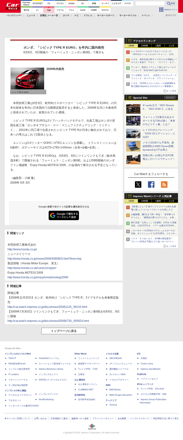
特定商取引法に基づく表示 (166, 418)
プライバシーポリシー (103, 418)
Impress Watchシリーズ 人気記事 (152, 196)
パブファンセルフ (149, 379)
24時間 (144, 45)
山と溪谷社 (80, 380)
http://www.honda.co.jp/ (22, 249)
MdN (108, 385)
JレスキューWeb (117, 374)
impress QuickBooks (150, 369)
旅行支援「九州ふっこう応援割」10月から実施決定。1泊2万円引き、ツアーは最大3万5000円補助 (153, 225)
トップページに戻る (64, 330)
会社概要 (122, 418)
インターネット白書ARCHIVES (23, 405)
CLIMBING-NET (85, 389)
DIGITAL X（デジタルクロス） (53, 380)
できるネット (14, 400)
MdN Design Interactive (120, 395)
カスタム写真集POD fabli (154, 394)
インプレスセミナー (48, 374)
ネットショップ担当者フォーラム (55, 363)
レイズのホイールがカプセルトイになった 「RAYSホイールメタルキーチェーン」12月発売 (153, 54)
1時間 (131, 45)
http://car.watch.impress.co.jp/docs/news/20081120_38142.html (47, 306)
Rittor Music (81, 354)
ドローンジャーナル (18, 380)
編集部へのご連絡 (80, 418)
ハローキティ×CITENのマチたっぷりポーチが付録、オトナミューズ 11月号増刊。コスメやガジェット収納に (154, 233)
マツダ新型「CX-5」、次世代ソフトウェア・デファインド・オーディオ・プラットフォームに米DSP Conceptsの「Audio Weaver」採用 (154, 78)
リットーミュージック (89, 358)
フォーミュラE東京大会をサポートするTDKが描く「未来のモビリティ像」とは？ (159, 121)
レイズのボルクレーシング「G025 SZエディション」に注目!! (159, 133)
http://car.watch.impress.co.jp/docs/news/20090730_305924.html (48, 320)
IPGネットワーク (145, 384)
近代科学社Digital (86, 399)
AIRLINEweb (115, 358)
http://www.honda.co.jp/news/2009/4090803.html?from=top (44, 258)
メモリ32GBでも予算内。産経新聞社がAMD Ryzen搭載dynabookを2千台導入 (158, 146)
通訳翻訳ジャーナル (119, 369)
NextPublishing (46, 399)
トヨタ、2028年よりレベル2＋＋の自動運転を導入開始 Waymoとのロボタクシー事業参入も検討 (153, 86)
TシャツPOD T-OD (88, 369)
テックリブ (111, 400)
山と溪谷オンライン (87, 384)
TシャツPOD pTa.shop (152, 388)
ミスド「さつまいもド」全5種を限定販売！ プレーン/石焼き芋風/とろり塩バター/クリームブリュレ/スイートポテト (153, 241)
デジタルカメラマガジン (20, 395)
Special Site (140, 97)
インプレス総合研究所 (19, 369)
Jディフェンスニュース (120, 363)
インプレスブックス (48, 394)
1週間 (158, 45)
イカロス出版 (112, 354)
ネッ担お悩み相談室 (18, 385)
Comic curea (147, 363)
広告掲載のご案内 (59, 418)
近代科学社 (80, 395)
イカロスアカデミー (119, 380)
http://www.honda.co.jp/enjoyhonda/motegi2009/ (38, 277)
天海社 (144, 358)
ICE (139, 354)
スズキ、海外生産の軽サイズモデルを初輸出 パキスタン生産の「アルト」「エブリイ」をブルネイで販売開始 (154, 62)
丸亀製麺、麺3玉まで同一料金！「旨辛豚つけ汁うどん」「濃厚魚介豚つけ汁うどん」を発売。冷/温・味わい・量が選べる (153, 217)
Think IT (12, 358)
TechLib (113, 405)
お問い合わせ (40, 418)
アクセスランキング (144, 40)
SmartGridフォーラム (49, 358)
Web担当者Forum (17, 363)
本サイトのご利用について (17, 418)
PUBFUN (141, 374)
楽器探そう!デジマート (89, 363)
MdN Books (115, 389)
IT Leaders (13, 374)
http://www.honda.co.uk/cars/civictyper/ (32, 267)
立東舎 (81, 374)
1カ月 (171, 45)
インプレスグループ (139, 418)
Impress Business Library (51, 369)
